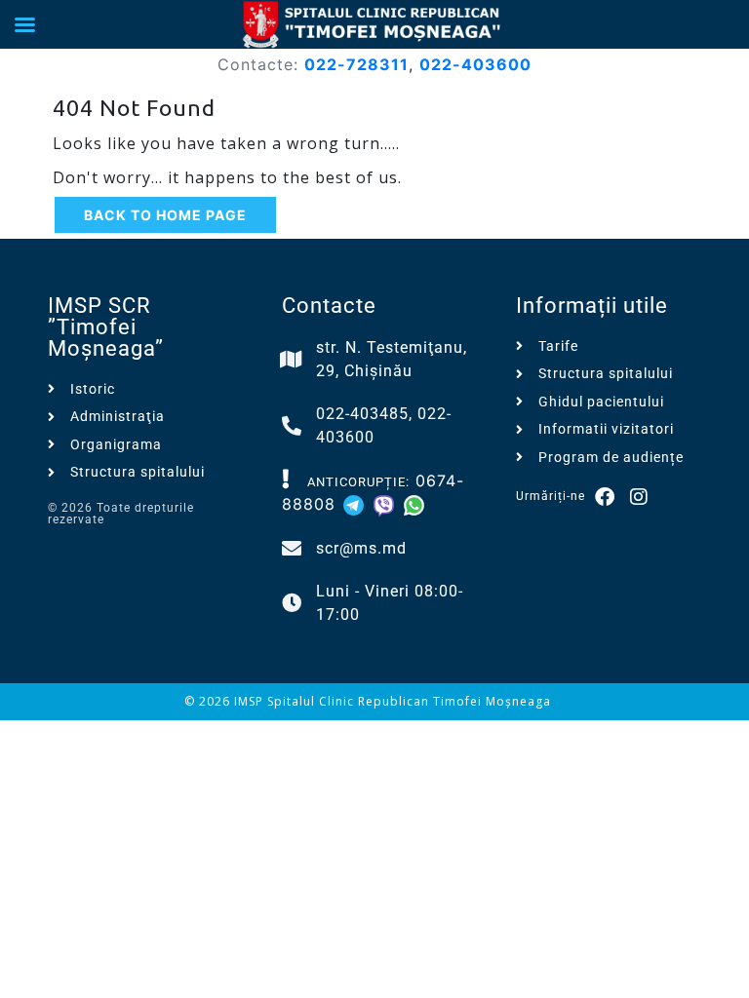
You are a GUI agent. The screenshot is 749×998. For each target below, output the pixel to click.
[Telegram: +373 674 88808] (356, 504)
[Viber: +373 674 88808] (387, 504)
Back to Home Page (165, 215)
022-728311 (356, 64)
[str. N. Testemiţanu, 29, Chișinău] (291, 359)
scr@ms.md (361, 548)
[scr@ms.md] (291, 548)
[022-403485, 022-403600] (291, 426)
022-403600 (475, 64)
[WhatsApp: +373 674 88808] (414, 504)
